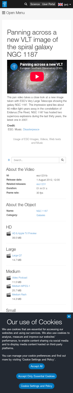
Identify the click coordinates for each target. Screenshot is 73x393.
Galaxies (40, 215)
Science (35, 4)
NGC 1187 (42, 210)
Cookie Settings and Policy (36, 386)
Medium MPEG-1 (21, 286)
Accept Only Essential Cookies (36, 376)
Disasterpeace (31, 129)
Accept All (37, 366)
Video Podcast (19, 277)
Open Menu (15, 13)
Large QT (17, 255)
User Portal (48, 4)
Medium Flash (19, 294)
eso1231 (41, 184)
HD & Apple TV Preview (24, 233)
